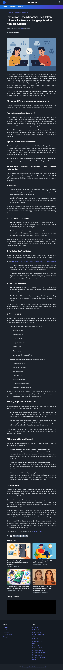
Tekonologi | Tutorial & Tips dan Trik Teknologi (34, 667)
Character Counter (39, 652)
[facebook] (11, 536)
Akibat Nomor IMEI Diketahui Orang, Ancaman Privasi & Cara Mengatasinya (34, 261)
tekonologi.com (36, 531)
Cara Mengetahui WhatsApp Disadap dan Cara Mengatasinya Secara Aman (18, 587)
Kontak (6, 630)
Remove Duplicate (39, 648)
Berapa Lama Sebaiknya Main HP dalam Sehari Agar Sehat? (44, 561)
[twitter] (14, 536)
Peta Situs (7, 637)
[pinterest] (23, 536)
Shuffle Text (37, 630)
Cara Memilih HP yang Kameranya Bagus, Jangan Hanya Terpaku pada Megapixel (17, 562)
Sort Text (36, 645)
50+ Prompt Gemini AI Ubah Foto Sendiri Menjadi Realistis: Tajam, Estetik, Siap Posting (42, 588)
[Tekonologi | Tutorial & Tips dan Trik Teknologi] (31, 2)
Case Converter (38, 650)
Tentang (6, 627)
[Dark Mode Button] (59, 2)
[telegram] (20, 536)
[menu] (4, 2)
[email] (26, 536)
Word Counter (38, 655)
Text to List (37, 627)
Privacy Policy (8, 634)
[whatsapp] (17, 536)
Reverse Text (37, 632)
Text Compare (38, 639)
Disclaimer (7, 632)
